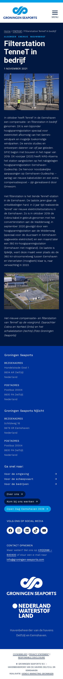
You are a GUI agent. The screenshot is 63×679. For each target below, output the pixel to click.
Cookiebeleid (20, 654)
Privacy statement (39, 654)
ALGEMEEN (10, 37)
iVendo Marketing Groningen (37, 673)
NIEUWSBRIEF (38, 37)
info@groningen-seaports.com (25, 559)
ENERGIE (23, 37)
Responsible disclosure (31, 657)
